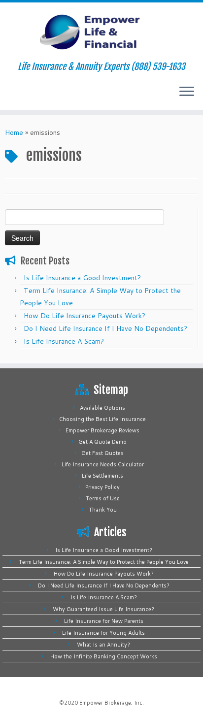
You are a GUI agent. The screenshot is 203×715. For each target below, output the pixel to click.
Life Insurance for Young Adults (103, 633)
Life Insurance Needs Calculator (103, 464)
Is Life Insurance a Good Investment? (82, 278)
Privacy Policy (102, 487)
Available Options (102, 408)
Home (14, 132)
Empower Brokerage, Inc (110, 703)
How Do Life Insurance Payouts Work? (84, 316)
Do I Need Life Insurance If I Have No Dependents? (105, 328)
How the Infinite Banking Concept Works (103, 656)
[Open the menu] (186, 92)
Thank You (103, 510)
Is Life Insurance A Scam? (64, 341)
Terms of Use (103, 498)
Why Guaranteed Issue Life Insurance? (103, 609)
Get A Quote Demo (102, 442)
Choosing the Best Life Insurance (102, 419)
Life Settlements (102, 476)
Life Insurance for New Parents (103, 621)
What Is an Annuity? (103, 645)
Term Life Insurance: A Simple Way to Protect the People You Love (104, 562)
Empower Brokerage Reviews (102, 430)
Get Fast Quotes (102, 453)
